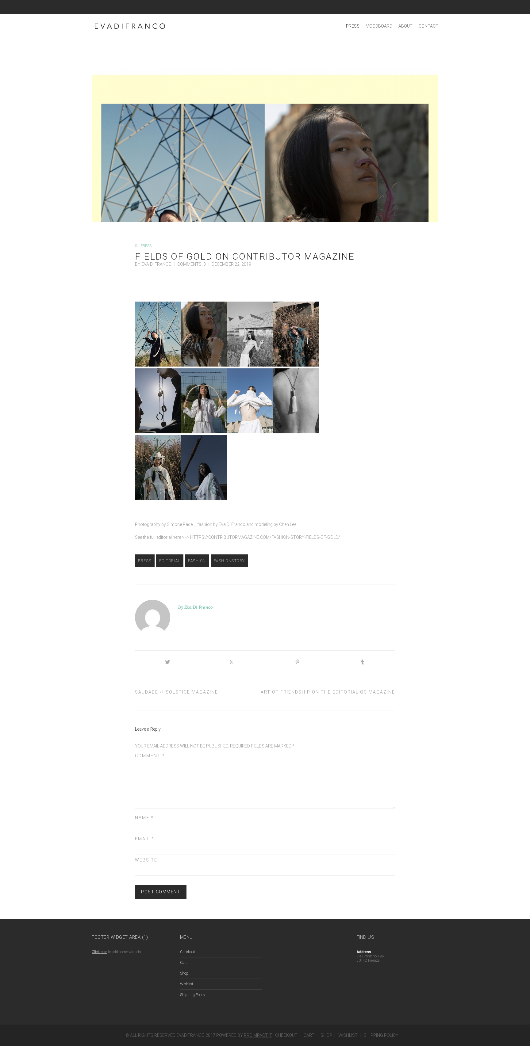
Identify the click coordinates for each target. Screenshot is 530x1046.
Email (144, 838)
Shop (184, 973)
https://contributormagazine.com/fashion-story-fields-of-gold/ (265, 537)
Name (144, 817)
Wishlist (186, 984)
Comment (150, 755)
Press (146, 246)
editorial (170, 561)
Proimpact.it (258, 1035)
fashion (197, 561)
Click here (99, 952)
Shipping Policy (192, 995)
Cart (183, 962)
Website (146, 860)
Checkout (187, 952)
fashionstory (229, 561)
